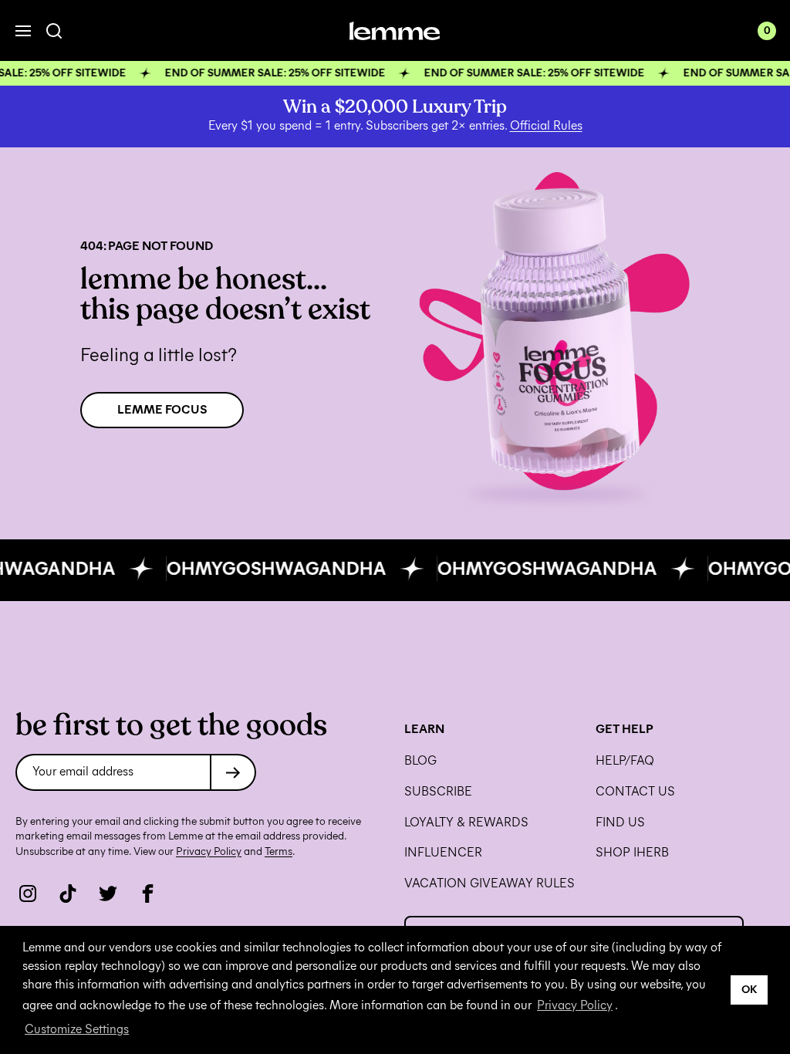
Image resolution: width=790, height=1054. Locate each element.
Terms (278, 851)
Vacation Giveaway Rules (489, 883)
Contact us (635, 791)
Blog (420, 761)
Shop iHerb (632, 852)
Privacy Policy (575, 1005)
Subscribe (438, 791)
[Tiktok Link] (67, 893)
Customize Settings (77, 1029)
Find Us (620, 822)
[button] (395, 73)
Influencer (443, 852)
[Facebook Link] (148, 893)
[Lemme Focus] (557, 334)
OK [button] (749, 989)
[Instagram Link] (27, 893)
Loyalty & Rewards (466, 822)
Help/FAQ (625, 761)
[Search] (54, 31)
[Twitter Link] (108, 893)
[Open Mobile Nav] (23, 30)
